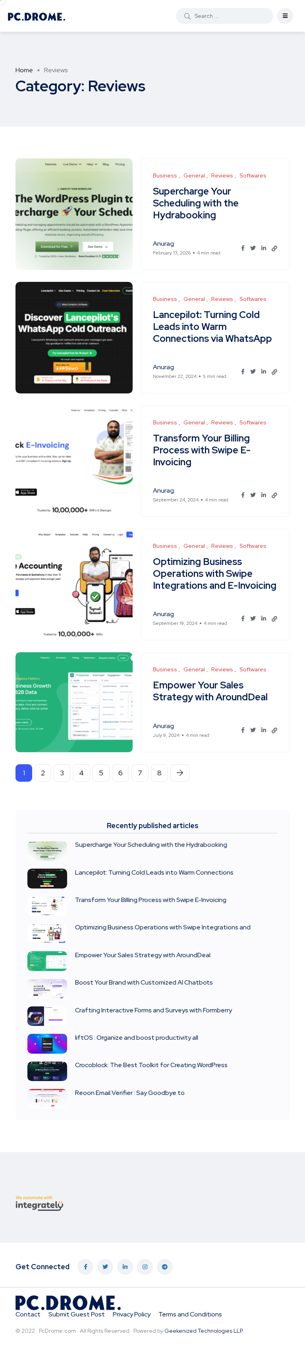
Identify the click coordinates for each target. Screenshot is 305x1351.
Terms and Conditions (190, 1314)
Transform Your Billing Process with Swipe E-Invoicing (202, 450)
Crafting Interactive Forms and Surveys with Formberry (153, 1010)
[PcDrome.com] (37, 16)
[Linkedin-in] (125, 1267)
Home (24, 70)
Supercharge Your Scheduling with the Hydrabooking (196, 203)
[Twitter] (105, 1267)
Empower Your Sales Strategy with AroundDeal (210, 691)
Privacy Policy (132, 1314)
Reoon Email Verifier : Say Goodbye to (130, 1093)
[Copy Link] (274, 248)
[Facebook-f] (85, 1267)
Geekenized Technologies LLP (203, 1330)
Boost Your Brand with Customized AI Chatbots (144, 983)
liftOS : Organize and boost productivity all (136, 1037)
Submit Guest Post (76, 1314)
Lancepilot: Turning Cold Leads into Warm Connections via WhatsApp (212, 326)
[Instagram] (145, 1267)
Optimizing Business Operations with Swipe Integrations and (163, 927)
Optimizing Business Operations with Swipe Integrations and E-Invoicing (214, 573)
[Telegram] (165, 1267)
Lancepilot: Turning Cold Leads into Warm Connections (154, 872)
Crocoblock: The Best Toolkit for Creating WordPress (151, 1065)
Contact (28, 1314)
